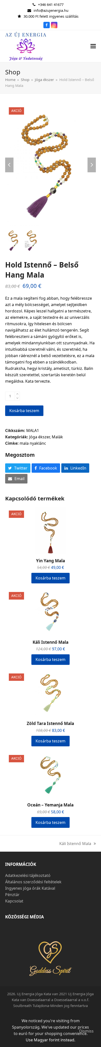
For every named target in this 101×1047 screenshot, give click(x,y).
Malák (57, 437)
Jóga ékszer (39, 437)
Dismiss (86, 1031)
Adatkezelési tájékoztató (27, 875)
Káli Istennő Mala (75, 844)
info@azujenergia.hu (51, 10)
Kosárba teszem (24, 410)
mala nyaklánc (33, 443)
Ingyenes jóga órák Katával (30, 888)
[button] (93, 46)
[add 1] (17, 394)
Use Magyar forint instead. (50, 1040)
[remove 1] (17, 398)
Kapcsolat (14, 901)
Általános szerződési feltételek (33, 882)
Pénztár (12, 894)
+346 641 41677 (50, 4)
